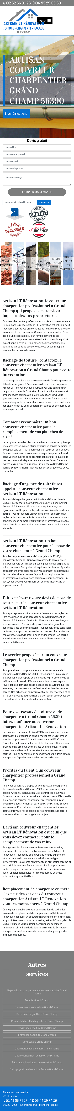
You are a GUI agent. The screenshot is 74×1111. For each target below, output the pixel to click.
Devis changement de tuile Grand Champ (37, 1055)
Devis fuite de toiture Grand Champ (37, 1028)
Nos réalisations (16, 113)
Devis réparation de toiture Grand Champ (37, 1007)
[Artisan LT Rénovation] (24, 20)
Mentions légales (48, 1104)
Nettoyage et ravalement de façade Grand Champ (37, 1069)
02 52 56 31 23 (18, 3)
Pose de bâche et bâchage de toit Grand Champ (37, 1021)
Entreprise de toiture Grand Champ (37, 1035)
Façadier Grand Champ (37, 1000)
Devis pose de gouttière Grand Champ (37, 1014)
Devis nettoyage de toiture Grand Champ (37, 1048)
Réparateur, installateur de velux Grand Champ (37, 1062)
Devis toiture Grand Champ (37, 1041)
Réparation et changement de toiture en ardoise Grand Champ (37, 992)
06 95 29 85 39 (47, 3)
